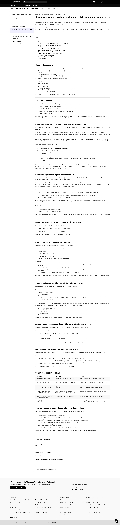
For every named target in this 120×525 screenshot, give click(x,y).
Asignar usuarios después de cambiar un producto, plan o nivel (54, 52)
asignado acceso (85, 343)
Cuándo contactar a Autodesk (45, 57)
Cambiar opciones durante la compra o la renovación (52, 47)
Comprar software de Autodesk (20, 24)
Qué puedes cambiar (43, 40)
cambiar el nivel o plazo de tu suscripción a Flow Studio (94, 141)
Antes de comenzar (43, 42)
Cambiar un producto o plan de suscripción (49, 45)
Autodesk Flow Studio (56, 76)
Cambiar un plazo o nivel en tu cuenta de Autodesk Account (53, 43)
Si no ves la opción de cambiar (46, 55)
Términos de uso (39, 522)
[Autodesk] (15, 2)
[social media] (14, 517)
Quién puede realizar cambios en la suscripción (50, 53)
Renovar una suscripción (18, 26)
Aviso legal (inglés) (47, 522)
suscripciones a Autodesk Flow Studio (85, 139)
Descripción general (17, 21)
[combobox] (35, 2)
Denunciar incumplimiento (30, 522)
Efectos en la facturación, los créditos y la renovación (52, 50)
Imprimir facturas (16, 41)
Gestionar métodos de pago (19, 34)
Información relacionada (44, 58)
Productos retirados (17, 44)
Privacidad (12, 522)
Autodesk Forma (45, 202)
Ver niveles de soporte (77, 489)
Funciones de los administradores (65, 366)
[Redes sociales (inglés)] (14, 517)
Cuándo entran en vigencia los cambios (48, 48)
